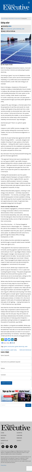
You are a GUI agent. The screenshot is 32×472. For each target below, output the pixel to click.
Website (3, 368)
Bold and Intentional (25, 350)
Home (2, 433)
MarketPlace (4, 441)
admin (9, 26)
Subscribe (19, 435)
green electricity (17, 28)
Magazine (3, 435)
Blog (2, 443)
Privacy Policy (3, 465)
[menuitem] (3, 447)
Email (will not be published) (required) (10, 362)
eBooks (3, 438)
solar (23, 28)
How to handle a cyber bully (9, 350)
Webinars (19, 438)
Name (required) (5, 355)
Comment (3, 375)
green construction (7, 28)
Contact (19, 441)
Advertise (19, 433)
